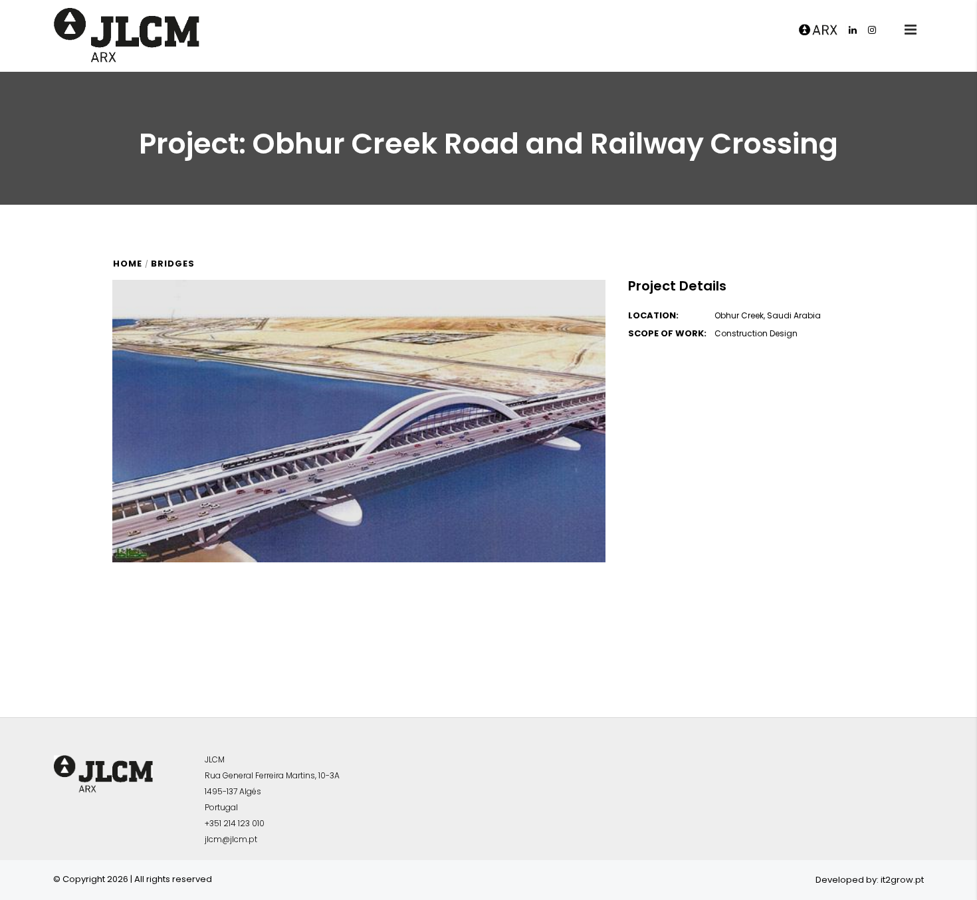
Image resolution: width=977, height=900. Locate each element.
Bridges (173, 263)
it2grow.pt (902, 879)
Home (127, 263)
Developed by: (847, 879)
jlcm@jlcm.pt (231, 839)
